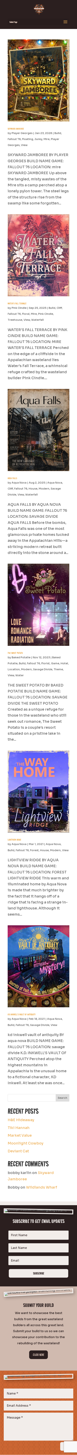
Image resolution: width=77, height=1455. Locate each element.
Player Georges (22, 133)
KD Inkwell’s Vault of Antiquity (22, 1014)
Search (62, 1098)
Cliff (59, 308)
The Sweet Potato (15, 653)
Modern (44, 488)
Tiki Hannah (19, 1128)
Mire (47, 139)
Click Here (38, 1355)
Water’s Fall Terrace (17, 303)
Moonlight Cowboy (25, 1143)
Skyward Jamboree (16, 128)
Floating (27, 139)
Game (55, 663)
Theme (58, 669)
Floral (26, 314)
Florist (45, 663)
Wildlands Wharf (41, 1187)
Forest (34, 850)
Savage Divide (42, 669)
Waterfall (37, 320)
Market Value (20, 1135)
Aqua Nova (19, 482)
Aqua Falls (12, 478)
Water (19, 675)
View (24, 145)
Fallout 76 (14, 139)
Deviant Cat (18, 1151)
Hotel (64, 663)
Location (14, 669)
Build (57, 133)
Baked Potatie (21, 657)
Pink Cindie (19, 308)
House (33, 488)
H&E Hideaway (21, 1120)
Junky (38, 139)
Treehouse (15, 320)
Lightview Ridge (14, 839)
